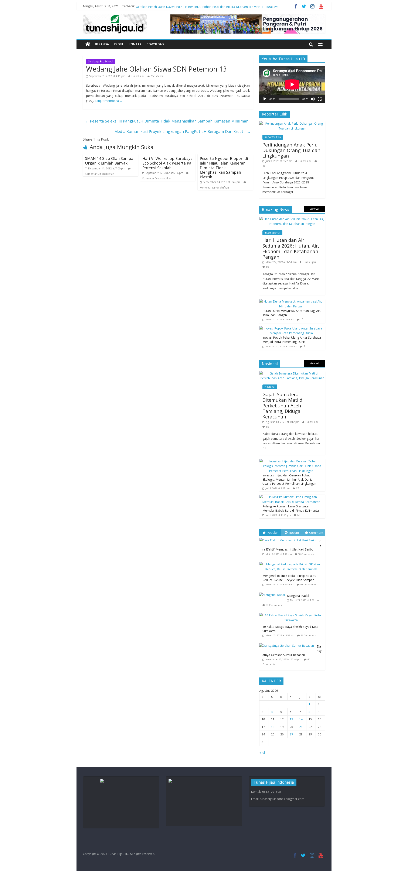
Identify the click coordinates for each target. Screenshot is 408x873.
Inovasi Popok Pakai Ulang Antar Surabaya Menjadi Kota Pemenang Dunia (291, 339)
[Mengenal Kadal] (273, 593)
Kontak (135, 44)
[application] (292, 84)
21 (301, 727)
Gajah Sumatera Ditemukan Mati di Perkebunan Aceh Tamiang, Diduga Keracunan (283, 405)
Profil (119, 44)
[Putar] (265, 99)
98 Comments (308, 584)
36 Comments (308, 635)
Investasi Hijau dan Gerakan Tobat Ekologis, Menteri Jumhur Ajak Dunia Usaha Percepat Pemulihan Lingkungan (289, 479)
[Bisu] (313, 99)
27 (291, 734)
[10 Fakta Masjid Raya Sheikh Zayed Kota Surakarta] (292, 613)
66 (298, 515)
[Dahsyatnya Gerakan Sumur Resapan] (288, 643)
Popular (272, 532)
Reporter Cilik (273, 137)
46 (263, 166)
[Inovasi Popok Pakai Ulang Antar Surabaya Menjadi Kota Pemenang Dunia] (291, 328)
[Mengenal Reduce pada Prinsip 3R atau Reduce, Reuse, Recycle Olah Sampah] (292, 562)
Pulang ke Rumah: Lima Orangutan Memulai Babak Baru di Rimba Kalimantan (291, 508)
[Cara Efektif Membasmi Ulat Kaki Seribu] (289, 538)
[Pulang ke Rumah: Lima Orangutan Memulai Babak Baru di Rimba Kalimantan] (291, 497)
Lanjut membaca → (109, 101)
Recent (294, 532)
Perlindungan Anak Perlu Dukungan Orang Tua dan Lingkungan (291, 150)
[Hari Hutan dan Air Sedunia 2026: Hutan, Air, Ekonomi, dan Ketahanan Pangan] (292, 219)
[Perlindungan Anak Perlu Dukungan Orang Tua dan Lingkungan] (292, 123)
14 (301, 719)
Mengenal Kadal (298, 596)
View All (314, 209)
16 (267, 267)
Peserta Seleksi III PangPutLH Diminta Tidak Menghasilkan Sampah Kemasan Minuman (166, 121)
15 (301, 319)
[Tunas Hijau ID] (87, 44)
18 (267, 426)
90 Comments (306, 554)
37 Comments (274, 605)
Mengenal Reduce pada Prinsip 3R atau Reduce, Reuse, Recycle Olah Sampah (289, 578)
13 (291, 719)
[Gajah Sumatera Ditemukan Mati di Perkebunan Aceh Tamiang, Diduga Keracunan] (292, 373)
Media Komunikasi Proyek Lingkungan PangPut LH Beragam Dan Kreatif (182, 131)
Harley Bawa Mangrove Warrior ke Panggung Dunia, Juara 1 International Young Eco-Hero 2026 (201, 6)
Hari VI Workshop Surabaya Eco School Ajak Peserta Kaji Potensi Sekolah (167, 163)
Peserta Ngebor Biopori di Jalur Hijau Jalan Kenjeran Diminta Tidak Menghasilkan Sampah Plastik (224, 167)
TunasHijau (137, 76)
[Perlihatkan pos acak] (320, 44)
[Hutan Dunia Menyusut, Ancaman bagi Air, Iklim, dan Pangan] (291, 301)
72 (297, 488)
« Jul (262, 752)
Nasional (270, 387)
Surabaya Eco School (100, 61)
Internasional (272, 232)
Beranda (102, 44)
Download (155, 44)
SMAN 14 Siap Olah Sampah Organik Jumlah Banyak (110, 161)
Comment (316, 532)
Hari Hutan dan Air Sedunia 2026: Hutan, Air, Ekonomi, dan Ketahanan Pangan (290, 248)
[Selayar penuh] (319, 99)
